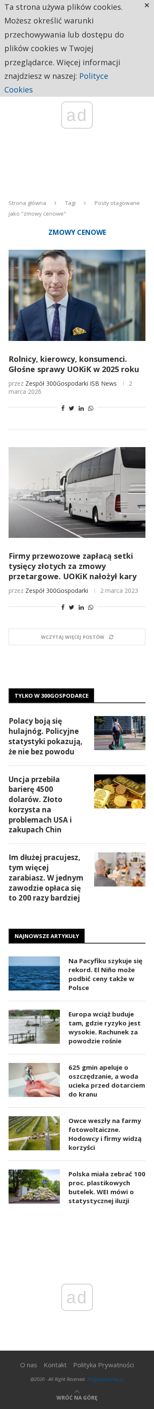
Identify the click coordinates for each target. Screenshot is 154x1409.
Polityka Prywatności (103, 1364)
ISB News (103, 383)
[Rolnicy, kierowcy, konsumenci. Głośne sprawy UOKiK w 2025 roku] (77, 295)
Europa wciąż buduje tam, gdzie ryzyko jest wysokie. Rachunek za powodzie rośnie (104, 1027)
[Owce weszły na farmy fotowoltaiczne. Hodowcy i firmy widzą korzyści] (34, 1133)
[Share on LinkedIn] (81, 408)
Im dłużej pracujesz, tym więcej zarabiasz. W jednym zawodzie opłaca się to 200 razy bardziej (46, 877)
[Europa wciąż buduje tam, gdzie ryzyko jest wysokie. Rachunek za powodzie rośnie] (34, 1027)
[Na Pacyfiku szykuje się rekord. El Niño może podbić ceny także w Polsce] (34, 973)
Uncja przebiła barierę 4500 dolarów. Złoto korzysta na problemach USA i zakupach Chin (40, 804)
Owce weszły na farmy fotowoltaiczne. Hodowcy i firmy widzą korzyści (105, 1134)
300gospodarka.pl (105, 1379)
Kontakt (55, 1364)
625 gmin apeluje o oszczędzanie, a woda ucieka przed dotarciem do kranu (106, 1080)
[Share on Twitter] (71, 408)
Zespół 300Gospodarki (56, 383)
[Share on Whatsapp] (90, 408)
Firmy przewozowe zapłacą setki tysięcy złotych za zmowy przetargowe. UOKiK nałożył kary (72, 566)
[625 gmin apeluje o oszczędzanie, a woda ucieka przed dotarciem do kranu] (34, 1080)
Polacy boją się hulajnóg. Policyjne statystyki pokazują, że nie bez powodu (46, 736)
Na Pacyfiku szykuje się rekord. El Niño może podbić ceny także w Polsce (105, 974)
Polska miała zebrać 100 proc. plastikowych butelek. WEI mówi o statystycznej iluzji (106, 1187)
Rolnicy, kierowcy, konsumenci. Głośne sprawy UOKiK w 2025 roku (74, 364)
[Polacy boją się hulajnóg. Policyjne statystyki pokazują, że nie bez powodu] (119, 733)
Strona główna (27, 203)
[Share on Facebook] (63, 408)
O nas (28, 1364)
